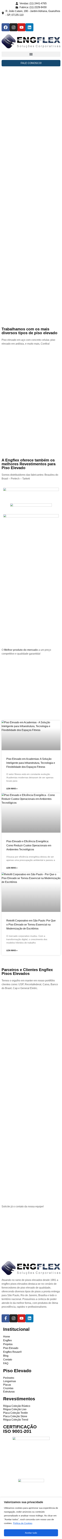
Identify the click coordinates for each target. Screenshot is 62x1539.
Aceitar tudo (31, 1533)
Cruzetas (8, 1388)
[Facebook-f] (6, 1318)
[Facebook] (6, 27)
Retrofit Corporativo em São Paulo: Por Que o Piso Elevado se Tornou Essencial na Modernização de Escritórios (31, 924)
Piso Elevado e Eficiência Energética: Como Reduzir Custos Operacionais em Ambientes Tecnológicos (28, 845)
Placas (7, 1384)
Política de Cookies (22, 1523)
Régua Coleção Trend (15, 1419)
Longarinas (9, 1381)
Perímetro (8, 1378)
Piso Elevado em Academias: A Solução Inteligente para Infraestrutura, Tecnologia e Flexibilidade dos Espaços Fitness (30, 763)
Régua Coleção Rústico (16, 1406)
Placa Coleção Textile (15, 1412)
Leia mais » (11, 789)
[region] (31, 1518)
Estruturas (9, 1391)
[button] (31, 54)
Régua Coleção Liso (14, 1409)
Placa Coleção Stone (15, 1416)
